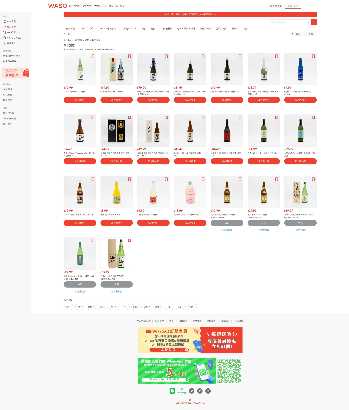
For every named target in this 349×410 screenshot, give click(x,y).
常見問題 (113, 5)
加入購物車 (79, 99)
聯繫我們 (211, 321)
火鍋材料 (167, 28)
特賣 (144, 28)
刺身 (245, 28)
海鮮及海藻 (205, 28)
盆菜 (122, 5)
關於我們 (159, 321)
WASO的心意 (100, 5)
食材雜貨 (78, 40)
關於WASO (74, 5)
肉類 (79, 306)
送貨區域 (183, 321)
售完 (227, 222)
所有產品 (86, 5)
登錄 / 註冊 (293, 5)
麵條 (157, 306)
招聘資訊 (225, 321)
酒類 (87, 40)
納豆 (135, 306)
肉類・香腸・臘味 (186, 28)
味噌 (168, 306)
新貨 (153, 28)
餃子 (180, 306)
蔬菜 (101, 306)
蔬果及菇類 (221, 28)
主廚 (171, 321)
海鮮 (90, 306)
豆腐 (146, 306)
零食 (191, 306)
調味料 (235, 28)
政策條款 (238, 321)
